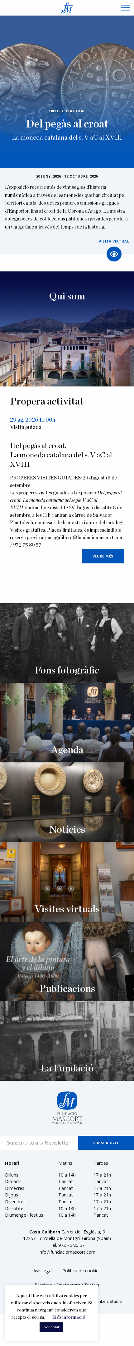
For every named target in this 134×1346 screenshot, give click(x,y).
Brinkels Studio (107, 1301)
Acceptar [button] (51, 1327)
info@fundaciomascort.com (67, 1252)
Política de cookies (81, 1271)
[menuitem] (42, 1271)
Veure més (103, 556)
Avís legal (42, 1271)
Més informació (68, 1317)
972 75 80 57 (71, 1245)
